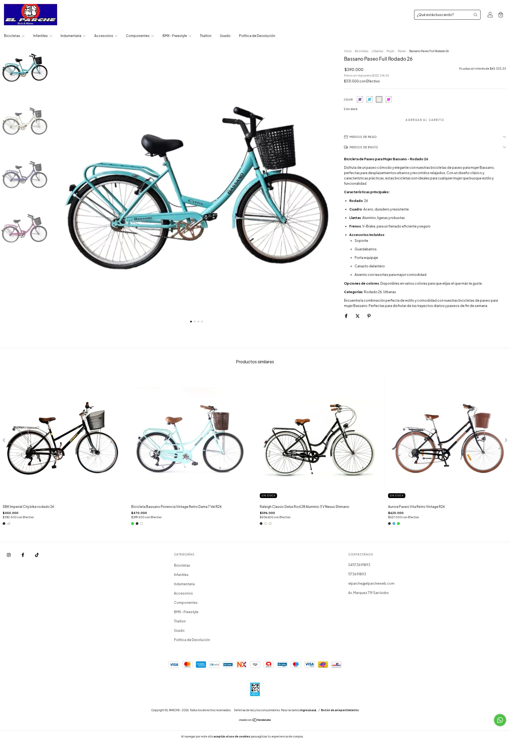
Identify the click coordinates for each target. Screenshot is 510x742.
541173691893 (359, 565)
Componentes (138, 36)
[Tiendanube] (255, 721)
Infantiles (40, 36)
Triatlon (205, 36)
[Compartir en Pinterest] (369, 316)
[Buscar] (475, 14)
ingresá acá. (308, 710)
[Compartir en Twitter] (357, 316)
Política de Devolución (257, 36)
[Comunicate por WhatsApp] (500, 720)
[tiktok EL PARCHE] (37, 555)
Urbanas (377, 51)
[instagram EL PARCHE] (9, 555)
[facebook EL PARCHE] (23, 555)
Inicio (347, 51)
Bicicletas (12, 36)
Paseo (402, 51)
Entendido (318, 736)
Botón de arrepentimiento (340, 710)
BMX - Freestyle (175, 36)
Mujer (390, 51)
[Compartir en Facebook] (346, 316)
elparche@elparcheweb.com (371, 583)
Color (348, 99)
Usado (225, 36)
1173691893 (357, 574)
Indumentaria (71, 36)
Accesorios (104, 36)
